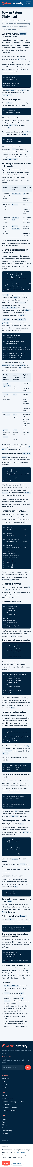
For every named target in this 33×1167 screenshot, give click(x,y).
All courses (6, 1078)
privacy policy (20, 1152)
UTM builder (6, 1105)
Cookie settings (7, 1131)
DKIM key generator (9, 1110)
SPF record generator (9, 1107)
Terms (4, 1128)
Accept (6, 1163)
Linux (3, 1081)
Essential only (17, 1163)
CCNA (4, 1087)
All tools (4, 1096)
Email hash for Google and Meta (13, 1102)
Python (4, 1084)
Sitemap (5, 1133)
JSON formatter (7, 1099)
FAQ (3, 1122)
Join (28, 1067)
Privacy (4, 1125)
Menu (28, 3)
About (4, 1119)
